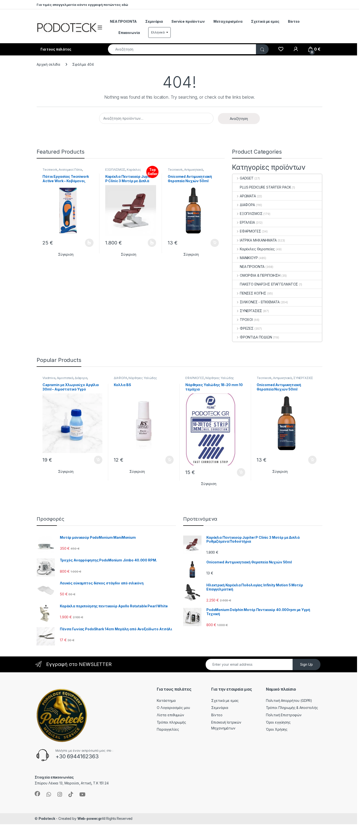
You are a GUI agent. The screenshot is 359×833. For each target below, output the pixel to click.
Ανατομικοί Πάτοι (70, 169)
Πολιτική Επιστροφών (284, 715)
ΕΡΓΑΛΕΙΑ (247, 222)
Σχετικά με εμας (265, 21)
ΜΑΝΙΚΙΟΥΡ (249, 258)
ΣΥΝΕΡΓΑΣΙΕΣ (251, 311)
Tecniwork (49, 169)
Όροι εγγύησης (278, 722)
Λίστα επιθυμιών (170, 715)
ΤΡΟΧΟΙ (246, 319)
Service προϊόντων (188, 21)
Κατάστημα (166, 700)
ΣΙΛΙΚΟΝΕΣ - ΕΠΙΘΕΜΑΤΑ (260, 302)
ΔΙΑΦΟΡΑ (247, 205)
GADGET (246, 178)
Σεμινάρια (154, 21)
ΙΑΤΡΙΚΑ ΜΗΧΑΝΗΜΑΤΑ (258, 240)
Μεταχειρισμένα (228, 21)
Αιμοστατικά (65, 378)
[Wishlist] (281, 49)
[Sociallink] (37, 793)
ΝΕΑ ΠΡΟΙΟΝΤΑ (123, 21)
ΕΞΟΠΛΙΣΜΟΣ (115, 169)
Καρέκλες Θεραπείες (257, 249)
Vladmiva (48, 378)
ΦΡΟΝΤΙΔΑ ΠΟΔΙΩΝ (256, 337)
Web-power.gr (89, 818)
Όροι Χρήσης (276, 729)
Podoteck (47, 818)
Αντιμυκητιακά (193, 169)
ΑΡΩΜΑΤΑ (248, 196)
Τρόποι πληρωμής (171, 722)
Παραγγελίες (168, 729)
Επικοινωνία (129, 33)
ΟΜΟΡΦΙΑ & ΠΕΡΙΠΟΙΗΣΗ (260, 275)
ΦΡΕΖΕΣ (246, 328)
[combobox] (182, 49)
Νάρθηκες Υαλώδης (142, 378)
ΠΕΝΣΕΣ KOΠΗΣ (253, 293)
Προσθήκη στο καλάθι (210, 243)
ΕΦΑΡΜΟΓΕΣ (250, 231)
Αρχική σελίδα (48, 64)
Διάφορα (81, 378)
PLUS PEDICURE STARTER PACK (265, 187)
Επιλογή (87, 243)
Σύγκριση (66, 254)
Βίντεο (294, 21)
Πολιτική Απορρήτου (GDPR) (289, 700)
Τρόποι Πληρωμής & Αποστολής (292, 708)
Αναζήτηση (239, 118)
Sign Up (306, 664)
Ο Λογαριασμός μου (173, 708)
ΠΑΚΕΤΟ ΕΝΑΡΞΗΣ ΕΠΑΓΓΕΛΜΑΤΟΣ (269, 284)
